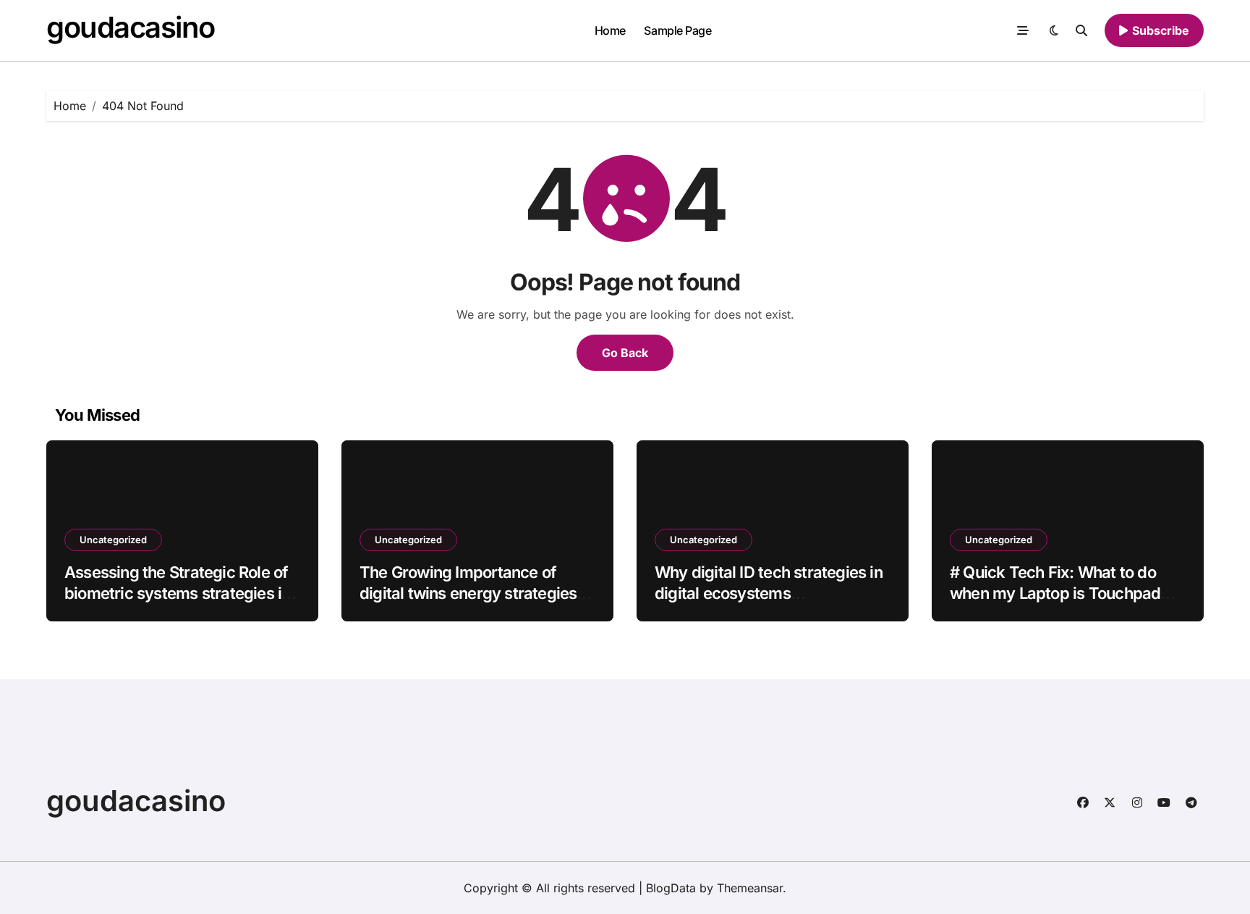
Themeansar (750, 888)
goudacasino (130, 27)
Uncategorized (113, 539)
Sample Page (677, 30)
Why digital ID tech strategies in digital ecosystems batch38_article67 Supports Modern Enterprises (769, 603)
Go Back (625, 352)
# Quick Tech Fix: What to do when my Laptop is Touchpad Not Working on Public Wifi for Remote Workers (1057, 603)
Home (610, 30)
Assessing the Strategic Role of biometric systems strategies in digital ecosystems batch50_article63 (177, 603)
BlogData (671, 888)
